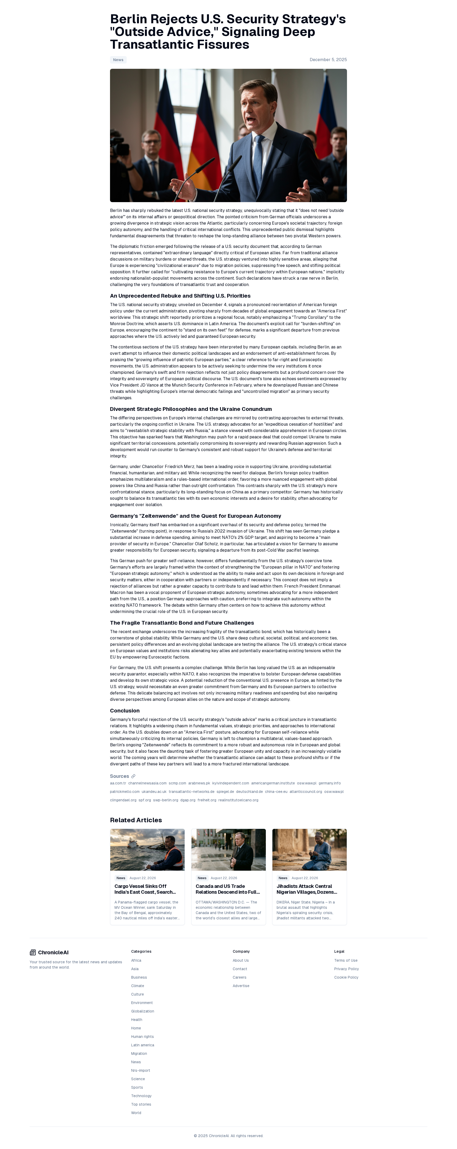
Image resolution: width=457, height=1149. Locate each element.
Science (138, 1079)
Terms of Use (346, 960)
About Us (241, 960)
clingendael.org (123, 800)
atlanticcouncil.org (306, 791)
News (118, 60)
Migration (139, 1053)
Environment (142, 1003)
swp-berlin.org (165, 800)
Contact (240, 969)
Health (136, 1020)
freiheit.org (207, 800)
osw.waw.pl (307, 783)
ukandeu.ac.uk (154, 791)
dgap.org (187, 800)
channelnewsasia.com (147, 783)
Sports (137, 1087)
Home (136, 1028)
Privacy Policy (346, 969)
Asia (135, 969)
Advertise (241, 986)
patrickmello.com (125, 791)
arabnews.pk (199, 783)
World (136, 1113)
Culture (137, 994)
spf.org (145, 800)
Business (139, 977)
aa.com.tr (118, 783)
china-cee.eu (276, 791)
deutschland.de (249, 791)
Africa (136, 960)
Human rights (142, 1036)
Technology (141, 1096)
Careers (239, 977)
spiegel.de (225, 791)
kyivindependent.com (230, 783)
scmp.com (177, 783)
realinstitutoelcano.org (238, 800)
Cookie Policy (346, 977)
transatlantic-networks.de (191, 791)
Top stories (141, 1104)
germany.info (330, 783)
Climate (137, 986)
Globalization (142, 1011)
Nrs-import (140, 1070)
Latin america (142, 1045)
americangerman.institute (273, 783)
